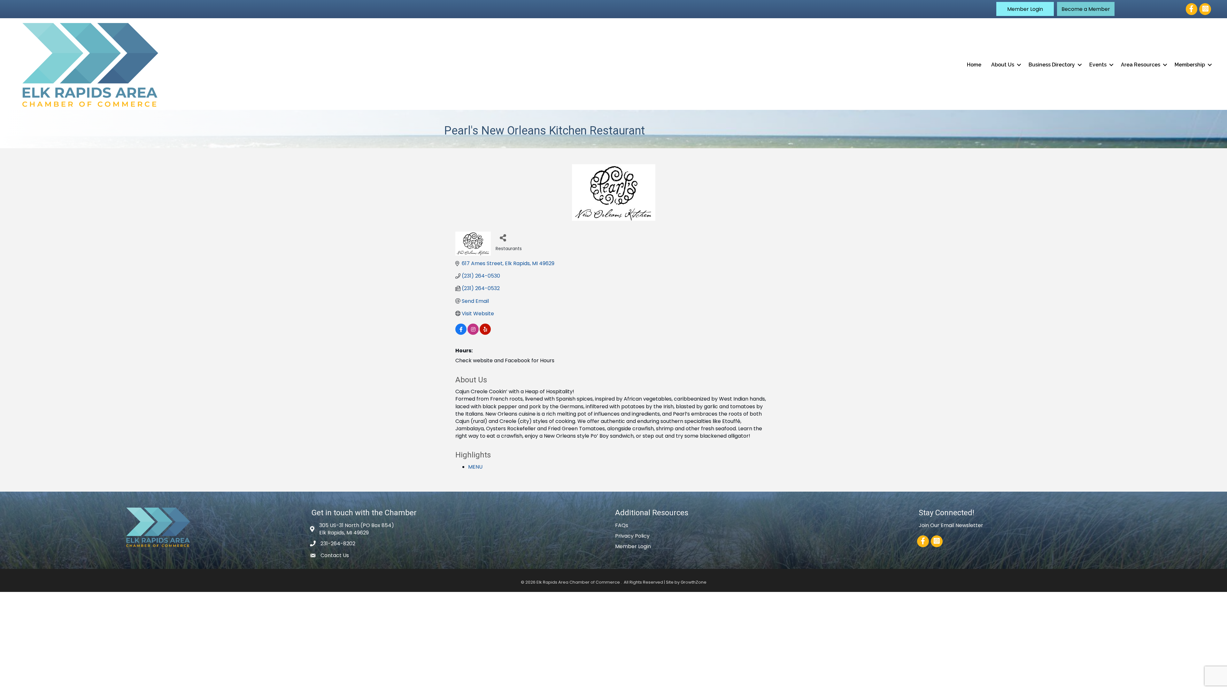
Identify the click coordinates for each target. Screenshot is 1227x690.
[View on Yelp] (485, 333)
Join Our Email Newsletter (951, 525)
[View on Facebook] (461, 333)
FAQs (621, 525)
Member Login (633, 546)
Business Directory (1052, 65)
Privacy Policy (632, 536)
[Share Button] (503, 237)
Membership (1190, 65)
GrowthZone (693, 582)
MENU (475, 467)
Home (974, 65)
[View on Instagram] (473, 333)
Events (1098, 65)
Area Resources (1140, 65)
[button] (1025, 9)
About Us (1002, 65)
